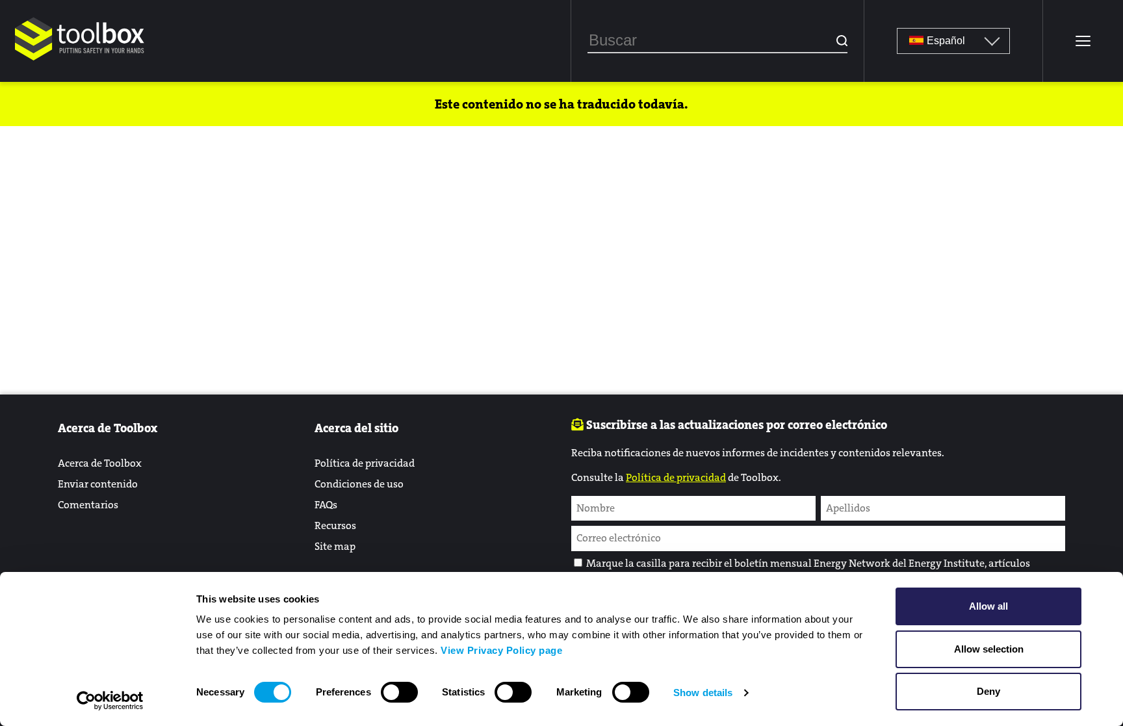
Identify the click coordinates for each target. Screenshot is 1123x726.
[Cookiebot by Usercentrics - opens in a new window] (110, 700)
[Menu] (1082, 41)
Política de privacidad (365, 463)
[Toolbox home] (80, 61)
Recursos (335, 525)
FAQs (326, 505)
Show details (702, 692)
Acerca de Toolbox (100, 463)
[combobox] (717, 41)
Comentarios (88, 505)
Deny (988, 691)
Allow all (988, 606)
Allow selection (989, 649)
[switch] (399, 692)
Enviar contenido (98, 484)
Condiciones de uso (359, 484)
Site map (335, 546)
